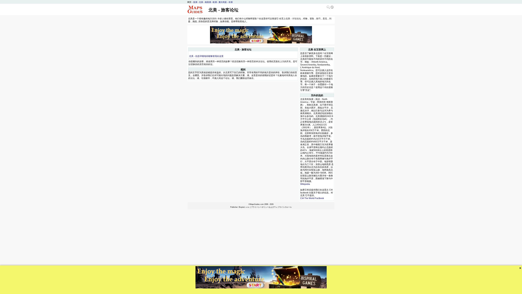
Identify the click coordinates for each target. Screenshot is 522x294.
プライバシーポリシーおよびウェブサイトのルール (271, 207)
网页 (189, 2)
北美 (201, 2)
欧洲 (215, 2)
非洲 (231, 2)
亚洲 (195, 2)
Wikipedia (305, 184)
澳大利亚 (223, 2)
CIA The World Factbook (312, 198)
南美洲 (208, 2)
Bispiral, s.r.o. (244, 207)
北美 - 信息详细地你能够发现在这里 (206, 56)
